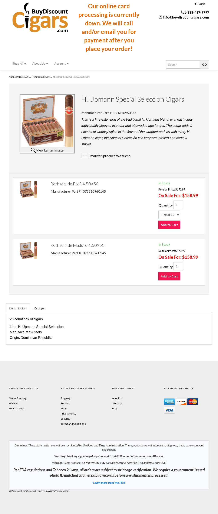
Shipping (65, 398)
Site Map (117, 403)
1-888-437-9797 (196, 12)
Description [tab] (17, 308)
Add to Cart (169, 225)
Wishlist (13, 403)
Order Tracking (17, 398)
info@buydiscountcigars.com (186, 17)
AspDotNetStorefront (58, 490)
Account (60, 63)
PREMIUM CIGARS (18, 76)
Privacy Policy (68, 413)
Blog (114, 408)
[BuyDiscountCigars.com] (40, 17)
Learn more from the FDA (109, 482)
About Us (39, 63)
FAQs (64, 408)
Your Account (16, 408)
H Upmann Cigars (41, 76)
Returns (65, 403)
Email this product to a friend (110, 156)
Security (65, 418)
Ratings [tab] (39, 308)
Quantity (165, 205)
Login (201, 4)
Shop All (18, 63)
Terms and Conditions (73, 423)
